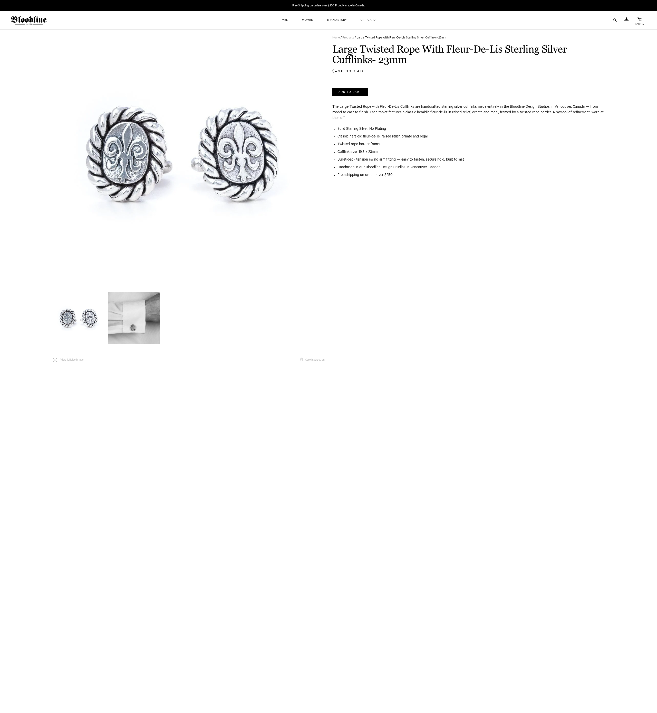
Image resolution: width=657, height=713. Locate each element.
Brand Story (337, 20)
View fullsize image (68, 360)
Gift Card (368, 20)
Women (307, 20)
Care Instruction (315, 360)
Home (336, 38)
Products (348, 38)
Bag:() (639, 24)
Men (285, 20)
